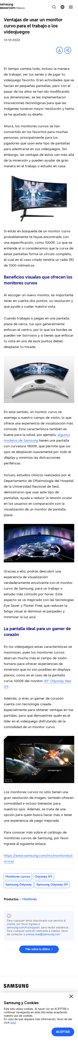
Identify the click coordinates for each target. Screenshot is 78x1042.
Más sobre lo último (37, 949)
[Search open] (54, 7)
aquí (13, 1022)
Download (59, 50)
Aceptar (63, 1032)
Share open (67, 50)
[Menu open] (70, 7)
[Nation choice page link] (62, 7)
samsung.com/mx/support (23, 927)
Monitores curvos (17, 876)
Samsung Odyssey (18, 884)
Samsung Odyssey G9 (52, 884)
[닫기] (71, 996)
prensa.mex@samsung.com (43, 934)
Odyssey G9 (43, 876)
